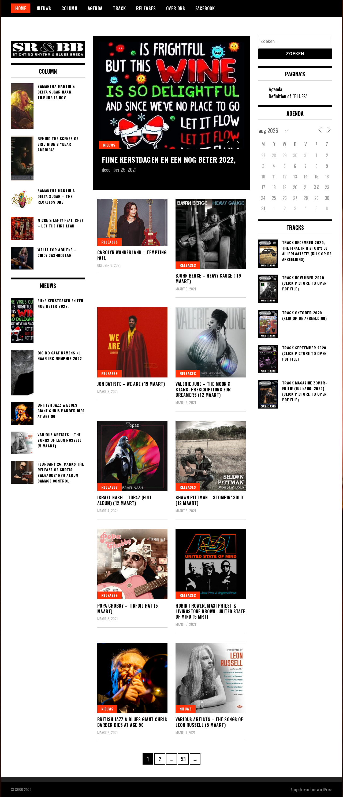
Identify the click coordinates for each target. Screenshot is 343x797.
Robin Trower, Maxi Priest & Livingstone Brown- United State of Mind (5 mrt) (210, 611)
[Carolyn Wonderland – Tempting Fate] (132, 222)
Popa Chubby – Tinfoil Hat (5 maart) (127, 609)
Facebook (205, 8)
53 (185, 758)
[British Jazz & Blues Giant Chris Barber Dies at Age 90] (132, 678)
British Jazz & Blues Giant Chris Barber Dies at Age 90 (132, 722)
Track (119, 8)
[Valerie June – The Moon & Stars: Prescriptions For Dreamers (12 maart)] (211, 342)
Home (20, 8)
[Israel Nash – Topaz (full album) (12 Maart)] (132, 456)
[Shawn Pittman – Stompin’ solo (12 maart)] (211, 456)
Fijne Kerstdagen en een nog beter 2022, (169, 159)
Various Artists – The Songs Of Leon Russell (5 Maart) (209, 722)
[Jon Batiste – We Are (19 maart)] (132, 342)
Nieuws (44, 8)
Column (69, 8)
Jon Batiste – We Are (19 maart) (131, 384)
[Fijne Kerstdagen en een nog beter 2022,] (171, 95)
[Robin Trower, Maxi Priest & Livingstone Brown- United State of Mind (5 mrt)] (211, 564)
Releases (146, 8)
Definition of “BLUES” (288, 96)
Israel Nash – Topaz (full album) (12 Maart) (124, 500)
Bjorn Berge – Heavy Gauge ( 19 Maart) (208, 278)
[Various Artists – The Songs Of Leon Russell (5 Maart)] (211, 678)
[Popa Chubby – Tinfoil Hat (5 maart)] (132, 564)
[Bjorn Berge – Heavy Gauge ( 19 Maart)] (211, 234)
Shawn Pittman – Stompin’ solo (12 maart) (209, 500)
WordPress (324, 789)
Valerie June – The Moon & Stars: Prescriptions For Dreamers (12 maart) (203, 389)
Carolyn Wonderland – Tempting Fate (132, 255)
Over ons (175, 8)
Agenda (95, 8)
